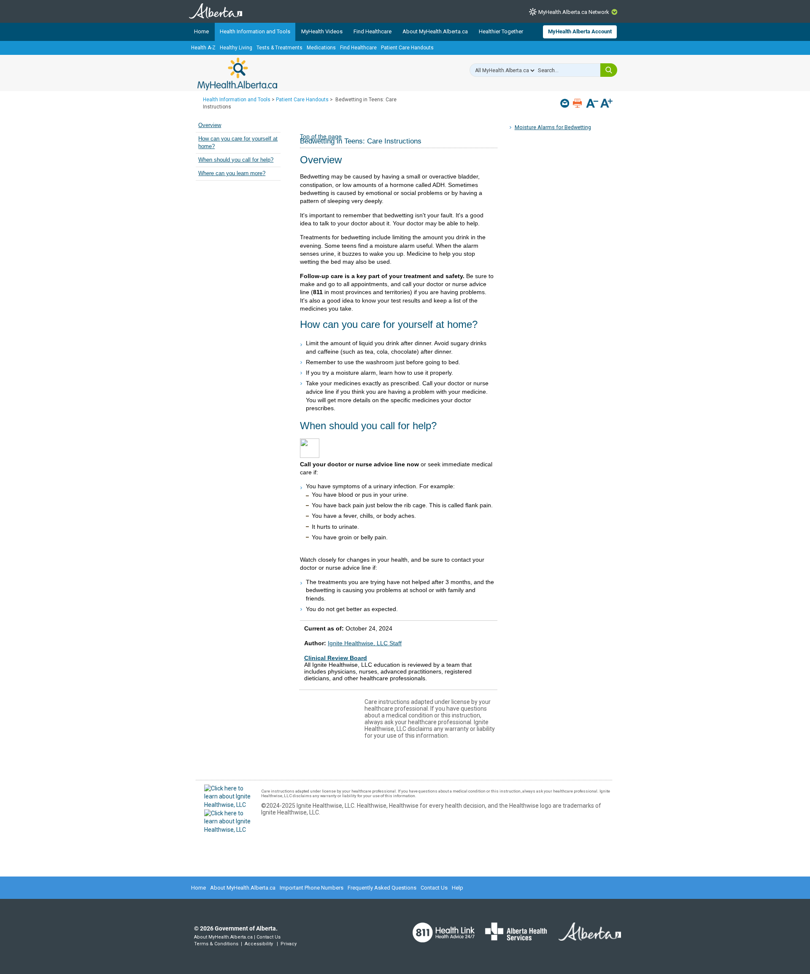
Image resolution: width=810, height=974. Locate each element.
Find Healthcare (373, 31)
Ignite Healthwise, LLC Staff (365, 643)
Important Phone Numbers (311, 888)
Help (457, 888)
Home (201, 31)
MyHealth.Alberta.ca (237, 73)
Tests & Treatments (279, 48)
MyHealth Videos (322, 31)
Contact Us (434, 888)
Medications (321, 48)
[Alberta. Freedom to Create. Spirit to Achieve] (584, 937)
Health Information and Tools (255, 31)
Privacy (289, 944)
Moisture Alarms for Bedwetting (553, 127)
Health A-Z (203, 48)
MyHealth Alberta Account (580, 31)
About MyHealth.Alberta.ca (435, 31)
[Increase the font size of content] (606, 104)
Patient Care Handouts (407, 48)
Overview (209, 125)
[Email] (565, 103)
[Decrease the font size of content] (592, 104)
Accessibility (259, 944)
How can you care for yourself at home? (238, 142)
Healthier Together (501, 31)
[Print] (578, 103)
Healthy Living (236, 48)
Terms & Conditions (216, 944)
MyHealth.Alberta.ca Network (573, 12)
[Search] (608, 70)
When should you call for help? (235, 160)
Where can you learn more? (231, 173)
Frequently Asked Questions (382, 888)
